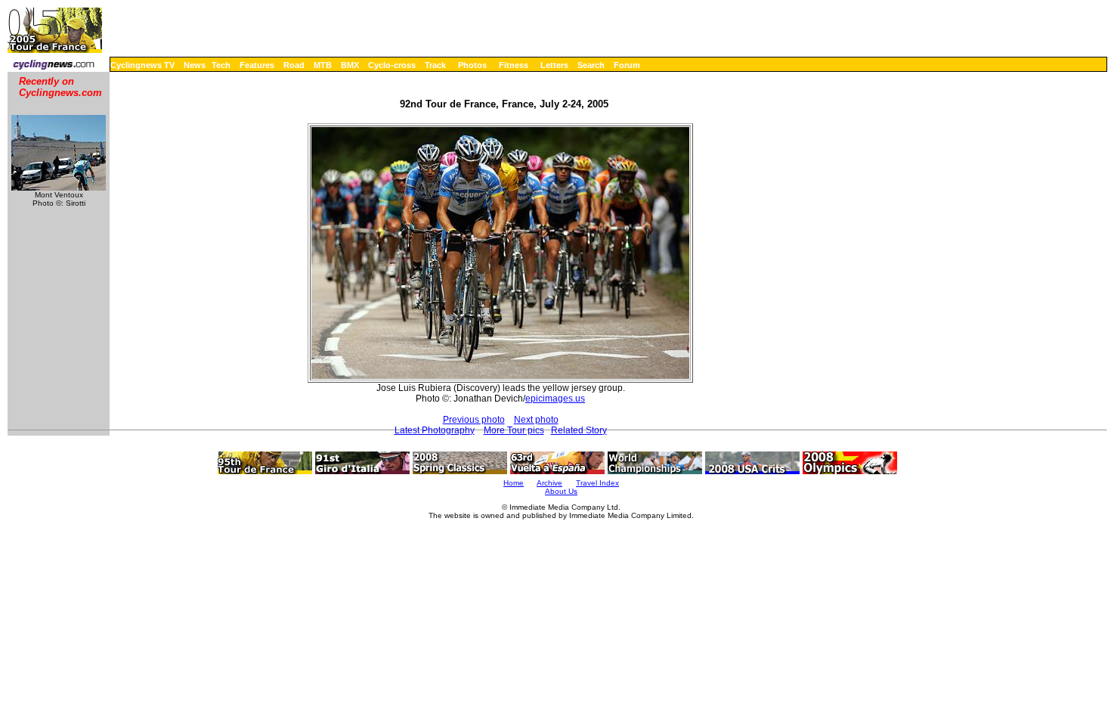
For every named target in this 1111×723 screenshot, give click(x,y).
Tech (221, 65)
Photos (472, 65)
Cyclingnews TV (142, 65)
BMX (350, 65)
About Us (561, 491)
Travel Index (597, 483)
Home (513, 483)
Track (435, 65)
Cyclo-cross (392, 65)
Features (257, 65)
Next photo (536, 419)
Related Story (579, 430)
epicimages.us (555, 398)
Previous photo (474, 419)
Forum (627, 65)
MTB (323, 65)
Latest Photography (435, 430)
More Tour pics (514, 430)
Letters (554, 65)
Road (294, 65)
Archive (549, 483)
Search (591, 65)
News (195, 65)
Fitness (513, 65)
